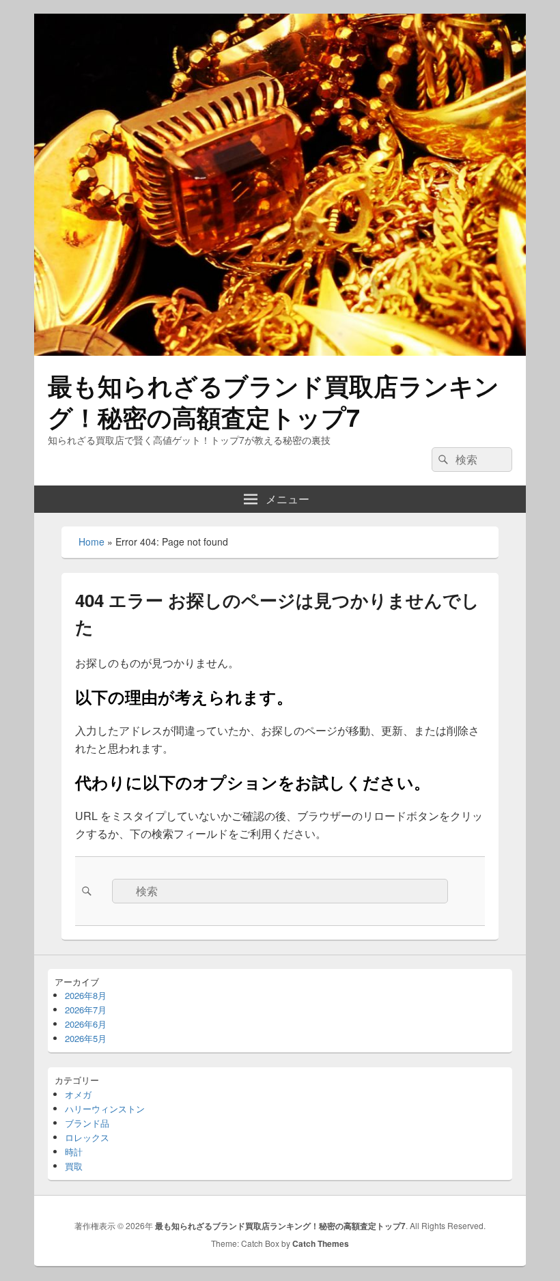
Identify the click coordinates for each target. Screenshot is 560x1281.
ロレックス (87, 1137)
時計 (74, 1151)
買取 (74, 1165)
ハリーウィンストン (105, 1108)
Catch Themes (320, 1243)
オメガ (78, 1094)
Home (91, 541)
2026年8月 (86, 995)
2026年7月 (86, 1009)
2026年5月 (86, 1038)
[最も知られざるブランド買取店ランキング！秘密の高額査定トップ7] (280, 351)
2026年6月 (86, 1023)
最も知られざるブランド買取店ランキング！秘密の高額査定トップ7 (273, 400)
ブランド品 (87, 1122)
